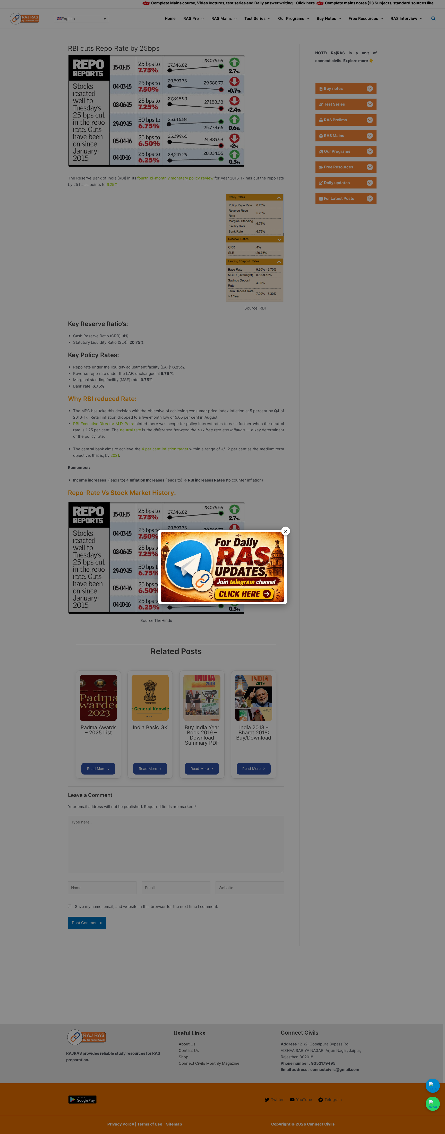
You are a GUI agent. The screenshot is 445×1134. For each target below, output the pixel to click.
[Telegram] (433, 1086)
